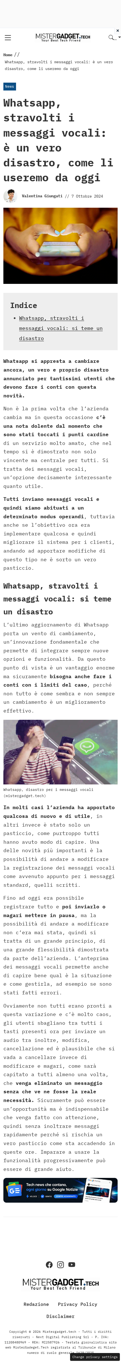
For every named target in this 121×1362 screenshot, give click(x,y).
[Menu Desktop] (7, 37)
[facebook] (49, 1264)
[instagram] (60, 1264)
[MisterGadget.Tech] (63, 37)
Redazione (36, 1304)
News (9, 86)
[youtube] (71, 1264)
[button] (115, 37)
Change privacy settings (95, 1357)
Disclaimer (60, 1316)
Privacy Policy (77, 1304)
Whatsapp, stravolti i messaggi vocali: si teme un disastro (61, 328)
